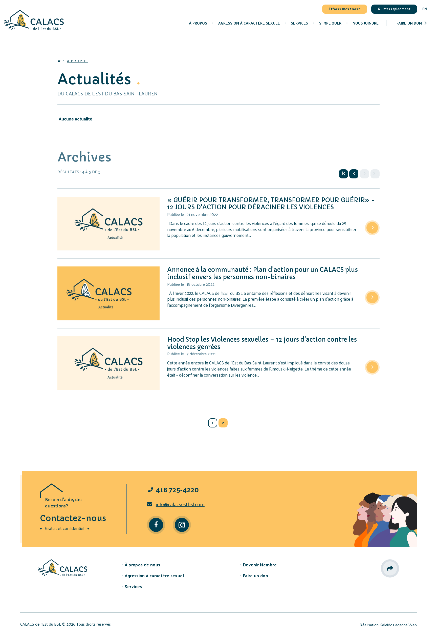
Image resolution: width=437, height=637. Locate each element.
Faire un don (409, 22)
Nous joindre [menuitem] (366, 22)
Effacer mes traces (345, 9)
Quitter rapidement (394, 9)
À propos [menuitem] (198, 22)
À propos (77, 61)
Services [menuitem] (299, 22)
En (424, 9)
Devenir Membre (260, 564)
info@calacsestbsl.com (180, 504)
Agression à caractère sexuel (154, 575)
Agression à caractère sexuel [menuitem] (249, 22)
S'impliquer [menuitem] (330, 22)
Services (133, 586)
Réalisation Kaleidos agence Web (388, 625)
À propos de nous (142, 564)
